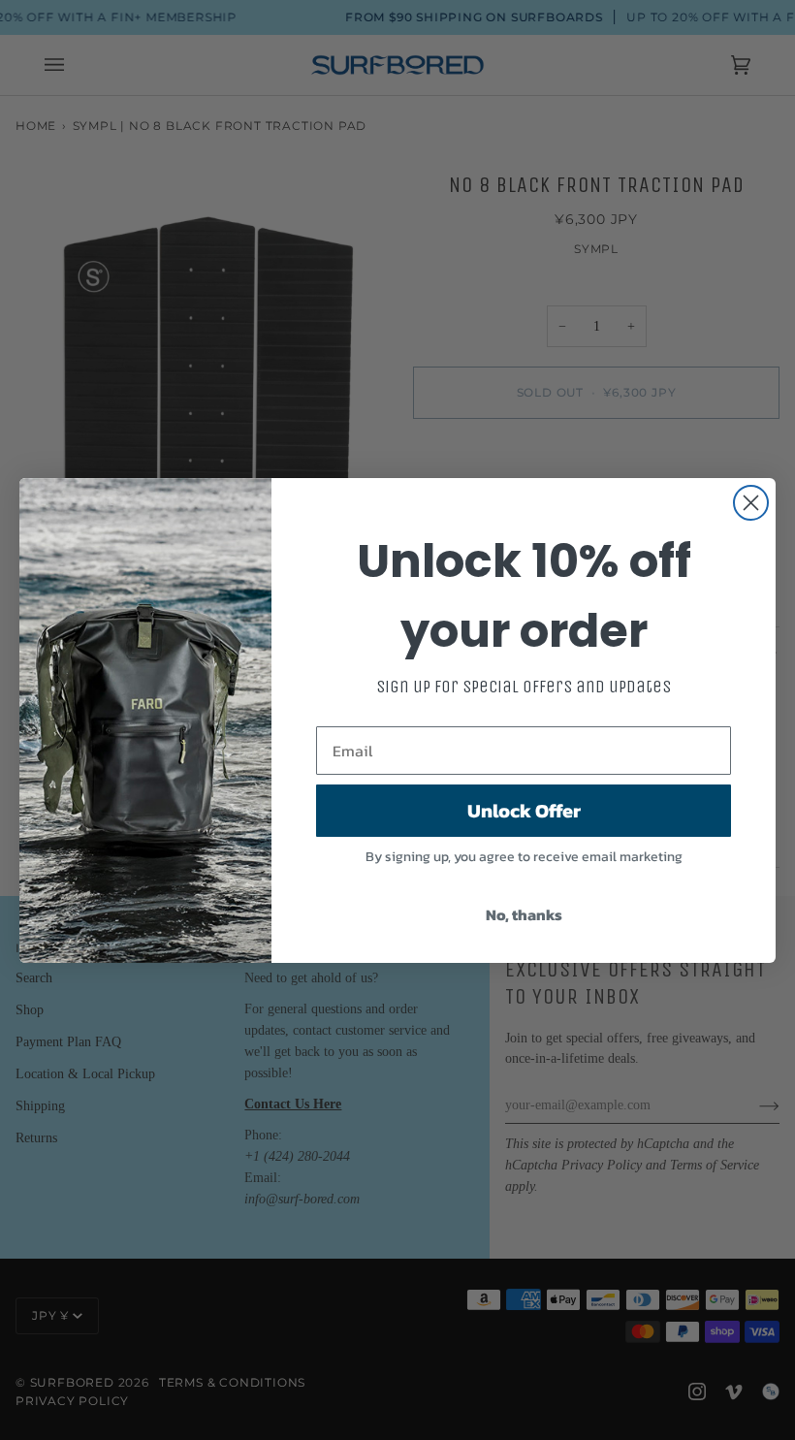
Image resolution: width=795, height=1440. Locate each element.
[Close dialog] (751, 503)
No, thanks (524, 914)
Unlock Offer (524, 810)
